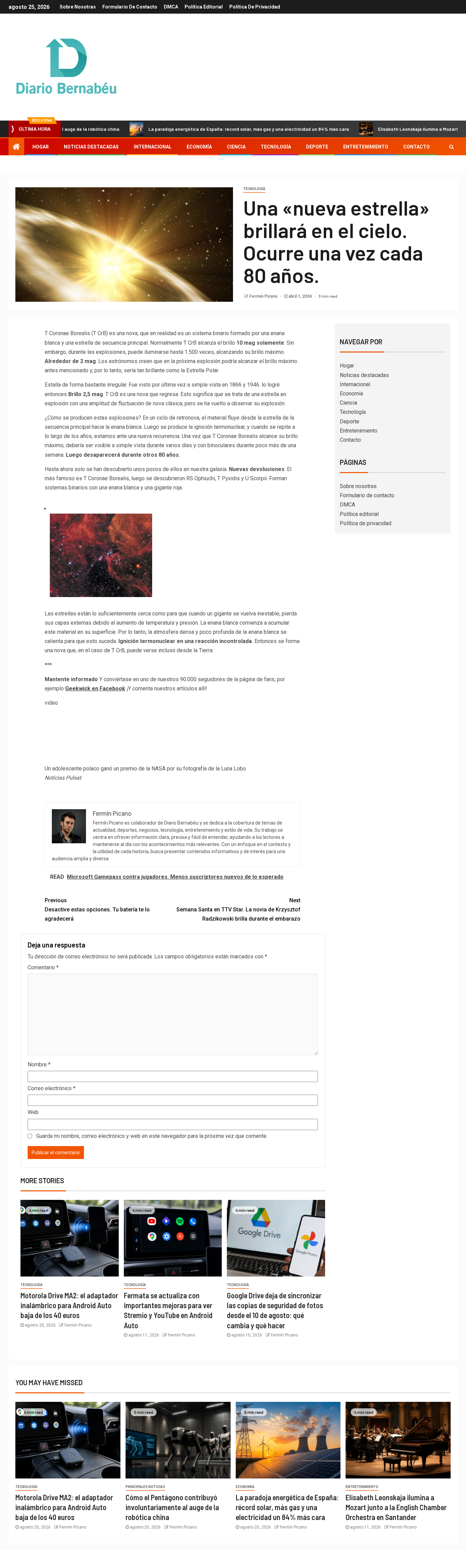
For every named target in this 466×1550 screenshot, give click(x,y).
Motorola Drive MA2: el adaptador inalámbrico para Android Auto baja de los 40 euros (69, 1305)
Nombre (39, 1064)
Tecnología (276, 147)
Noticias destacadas (91, 147)
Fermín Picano (264, 296)
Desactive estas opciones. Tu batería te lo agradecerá (97, 909)
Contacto (416, 147)
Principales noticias (145, 1487)
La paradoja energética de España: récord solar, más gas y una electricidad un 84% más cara (204, 129)
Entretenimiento (365, 147)
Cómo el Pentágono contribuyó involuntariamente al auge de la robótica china (172, 1507)
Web (33, 1112)
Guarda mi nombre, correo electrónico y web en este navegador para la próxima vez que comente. (151, 1136)
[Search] (451, 146)
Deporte (317, 147)
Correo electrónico (51, 1088)
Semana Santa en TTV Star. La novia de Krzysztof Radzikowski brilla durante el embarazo (238, 909)
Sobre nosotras (78, 7)
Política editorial (204, 7)
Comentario (43, 967)
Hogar (40, 147)
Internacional (153, 147)
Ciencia (236, 147)
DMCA (171, 7)
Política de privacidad (254, 7)
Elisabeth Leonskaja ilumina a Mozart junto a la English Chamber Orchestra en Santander (396, 1507)
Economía (199, 147)
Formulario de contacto (129, 7)
